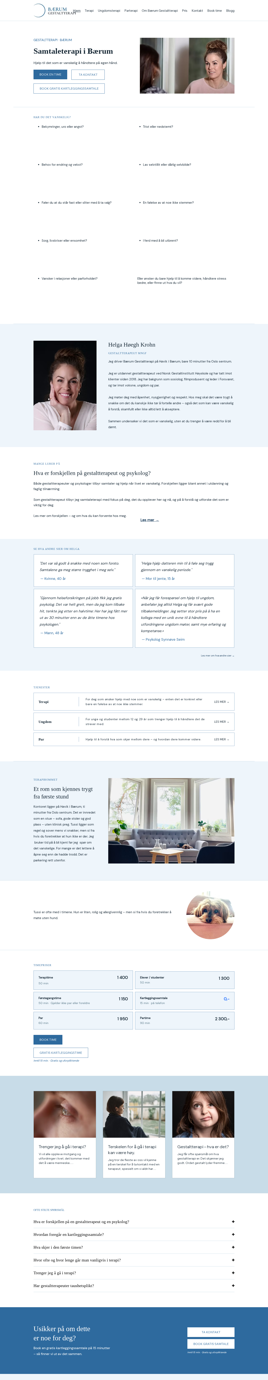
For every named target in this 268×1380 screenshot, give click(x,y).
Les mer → (149, 519)
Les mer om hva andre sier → (217, 655)
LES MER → (221, 702)
